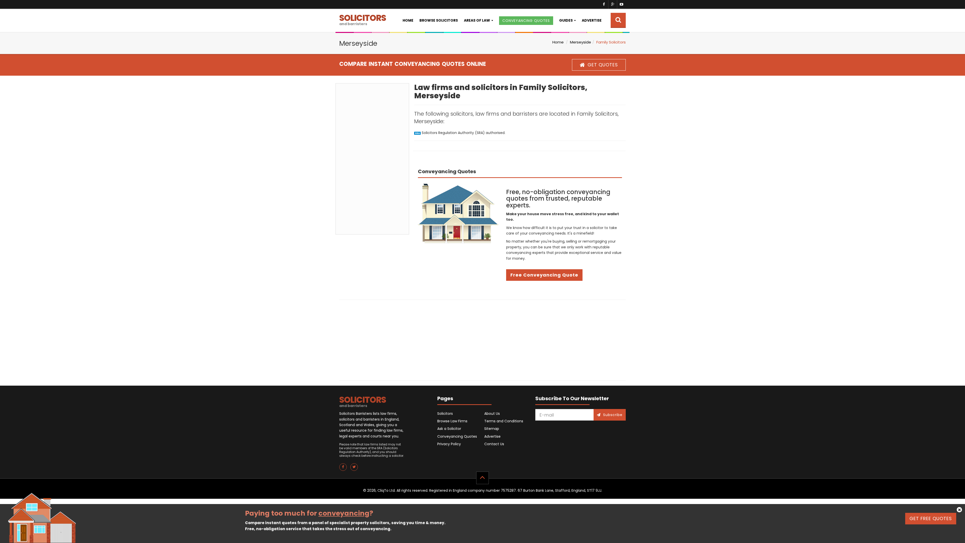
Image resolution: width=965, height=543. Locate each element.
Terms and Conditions (503, 421)
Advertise (592, 20)
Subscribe (612, 414)
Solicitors (445, 413)
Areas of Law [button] (477, 20)
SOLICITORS (362, 19)
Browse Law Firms (452, 421)
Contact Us (494, 443)
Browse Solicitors (438, 20)
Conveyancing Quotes (457, 436)
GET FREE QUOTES (930, 518)
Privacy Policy (449, 443)
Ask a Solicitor (449, 428)
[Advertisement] (372, 158)
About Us (492, 413)
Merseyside (580, 42)
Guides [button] (566, 20)
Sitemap (491, 428)
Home (408, 20)
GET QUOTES (603, 65)
